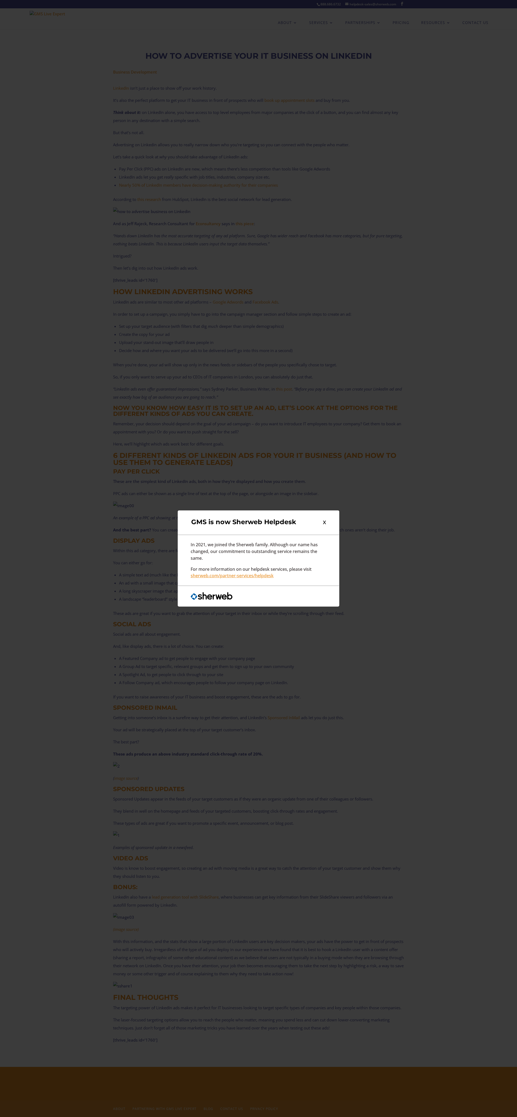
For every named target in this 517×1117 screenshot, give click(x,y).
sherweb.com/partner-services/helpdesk (232, 576)
